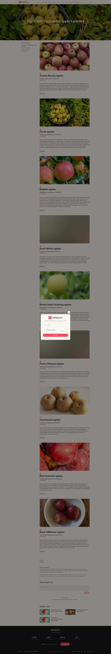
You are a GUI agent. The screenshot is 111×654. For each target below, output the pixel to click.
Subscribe (55, 335)
